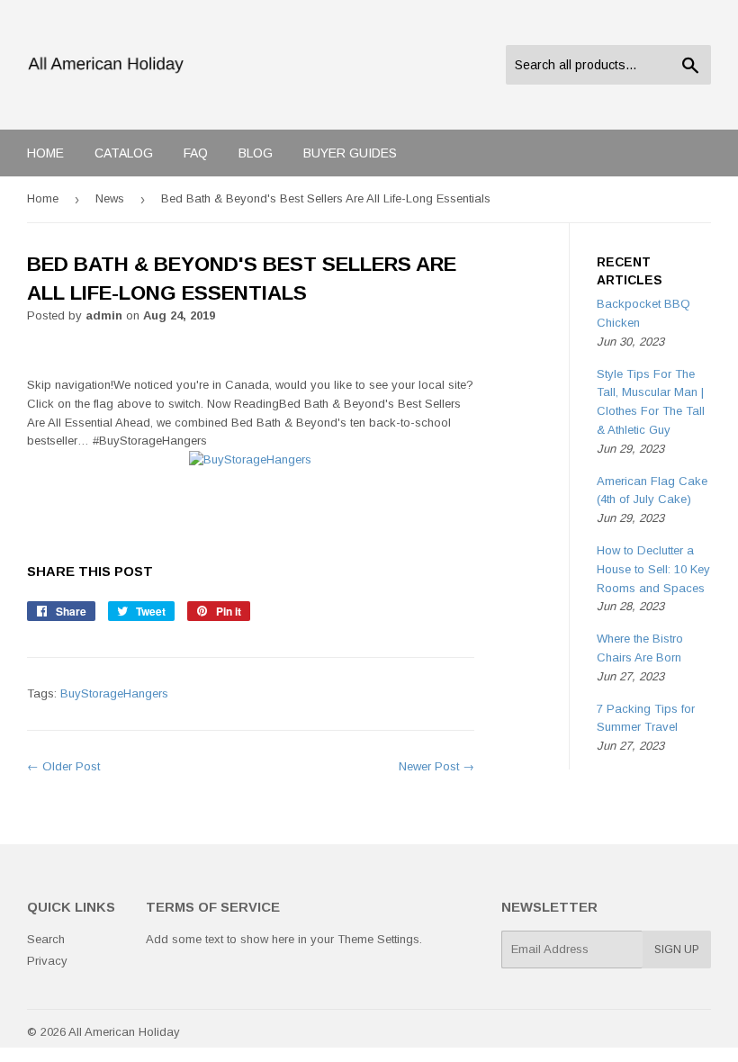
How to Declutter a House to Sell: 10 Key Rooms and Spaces (653, 569)
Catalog (123, 153)
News (109, 198)
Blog (255, 153)
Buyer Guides (350, 153)
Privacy (47, 961)
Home (45, 153)
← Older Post (63, 766)
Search (46, 939)
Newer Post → (436, 766)
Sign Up (676, 949)
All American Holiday (124, 1032)
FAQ (196, 153)
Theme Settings (378, 939)
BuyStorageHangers (114, 693)
